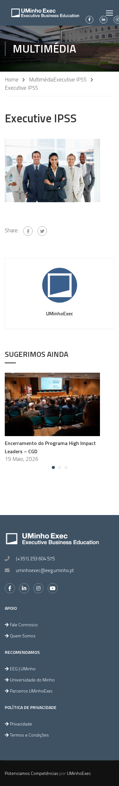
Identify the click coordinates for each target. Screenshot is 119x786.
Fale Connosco (24, 624)
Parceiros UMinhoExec (31, 690)
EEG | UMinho (23, 668)
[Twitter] (42, 231)
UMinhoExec (59, 313)
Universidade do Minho (32, 679)
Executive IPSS (70, 80)
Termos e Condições (29, 734)
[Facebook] (28, 231)
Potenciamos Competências (31, 773)
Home (11, 80)
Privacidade (21, 723)
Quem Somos (23, 635)
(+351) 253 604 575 (35, 558)
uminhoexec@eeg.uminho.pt (45, 570)
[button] (53, 467)
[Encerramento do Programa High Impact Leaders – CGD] (52, 404)
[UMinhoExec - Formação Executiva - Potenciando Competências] (45, 13)
